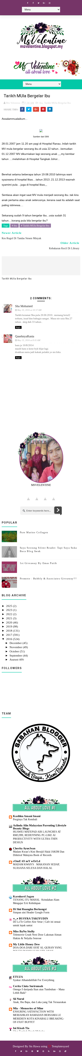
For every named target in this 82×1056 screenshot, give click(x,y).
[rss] (49, 1051)
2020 (9, 622)
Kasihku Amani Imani (26, 816)
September (16, 655)
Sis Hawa (34, 1046)
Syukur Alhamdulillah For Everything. (34, 980)
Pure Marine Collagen (34, 532)
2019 (9, 626)
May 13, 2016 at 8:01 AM (28, 340)
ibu (41, 102)
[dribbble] (43, 1051)
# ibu (14, 225)
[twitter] (38, 3)
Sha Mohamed (24, 306)
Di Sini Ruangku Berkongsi (30, 909)
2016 (9, 639)
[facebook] (27, 3)
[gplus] (44, 3)
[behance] (54, 1051)
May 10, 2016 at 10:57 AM (29, 310)
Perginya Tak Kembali (25, 819)
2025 (9, 605)
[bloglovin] (38, 1051)
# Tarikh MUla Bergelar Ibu (35, 225)
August (14, 659)
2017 (9, 634)
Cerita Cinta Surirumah (28, 986)
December (16, 643)
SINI (47, 136)
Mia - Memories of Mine (28, 1008)
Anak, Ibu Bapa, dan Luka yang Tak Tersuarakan (39, 1002)
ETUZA (18, 976)
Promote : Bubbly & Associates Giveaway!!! (48, 578)
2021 (9, 618)
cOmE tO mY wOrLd (26, 861)
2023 (9, 609)
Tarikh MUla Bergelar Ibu (57, 102)
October (15, 651)
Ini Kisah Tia (21, 1028)
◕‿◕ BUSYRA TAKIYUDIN (30, 918)
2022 (9, 614)
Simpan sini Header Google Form (31, 912)
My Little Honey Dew (26, 944)
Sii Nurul (18, 998)
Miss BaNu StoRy (24, 931)
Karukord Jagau (23, 896)
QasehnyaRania (24, 336)
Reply (18, 327)
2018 (9, 630)
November (16, 647)
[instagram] (49, 3)
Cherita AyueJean (24, 848)
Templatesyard (60, 1046)
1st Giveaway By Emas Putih (38, 563)
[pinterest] (32, 1051)
